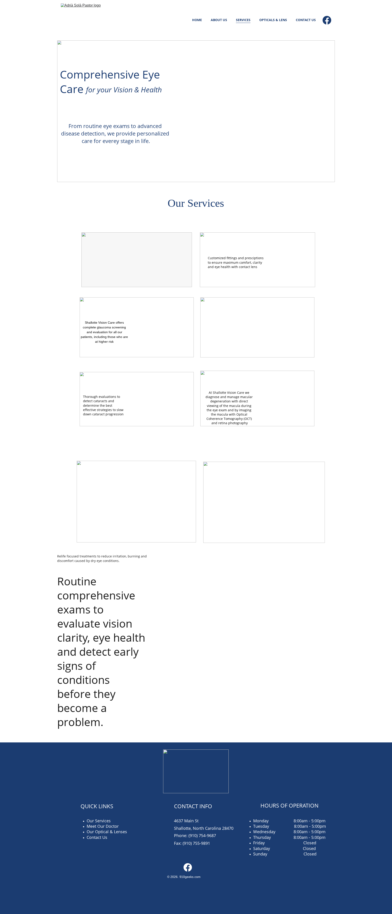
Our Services (99, 820)
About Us (219, 20)
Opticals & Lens (273, 20)
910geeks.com (190, 877)
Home (197, 20)
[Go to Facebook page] (327, 20)
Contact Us (306, 20)
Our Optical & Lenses (107, 832)
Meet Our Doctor (103, 826)
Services (243, 20)
